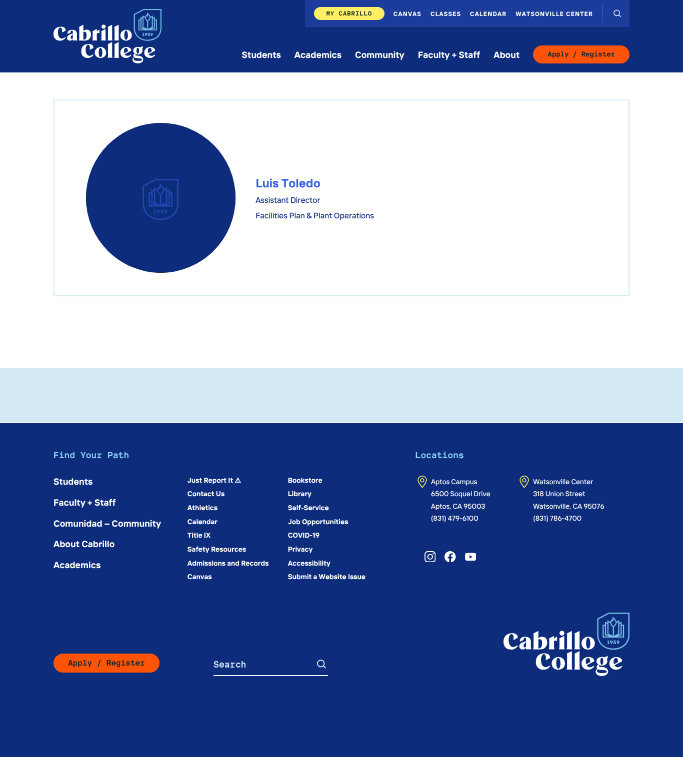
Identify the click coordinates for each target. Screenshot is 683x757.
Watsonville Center (554, 13)
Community (379, 54)
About (507, 54)
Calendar (488, 13)
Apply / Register (581, 54)
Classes (445, 13)
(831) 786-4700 (557, 517)
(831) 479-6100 (454, 517)
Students (261, 54)
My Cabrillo (349, 13)
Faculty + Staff (449, 54)
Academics (318, 54)
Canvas (408, 13)
